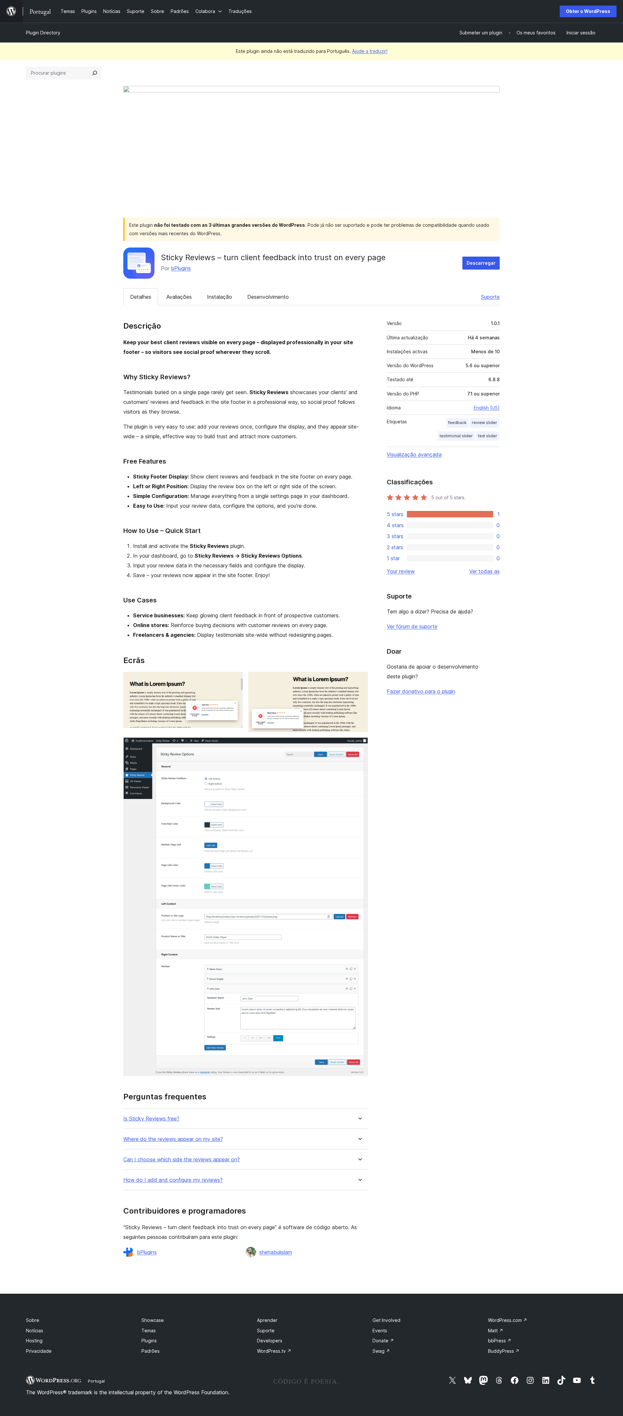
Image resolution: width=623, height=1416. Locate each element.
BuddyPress (503, 1351)
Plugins (149, 1340)
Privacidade (39, 1351)
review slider (484, 422)
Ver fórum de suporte (412, 626)
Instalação (219, 297)
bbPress (499, 1340)
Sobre (32, 1320)
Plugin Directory (43, 32)
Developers (269, 1340)
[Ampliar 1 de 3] (234, 680)
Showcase (152, 1320)
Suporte (490, 297)
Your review (401, 571)
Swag (381, 1351)
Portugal (96, 1381)
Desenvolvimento (268, 297)
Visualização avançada (414, 454)
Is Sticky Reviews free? (151, 1119)
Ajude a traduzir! (369, 51)
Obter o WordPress (588, 11)
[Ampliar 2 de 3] (359, 680)
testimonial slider (456, 435)
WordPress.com (507, 1320)
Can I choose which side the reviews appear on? (181, 1159)
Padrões (150, 1351)
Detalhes (140, 297)
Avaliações (179, 297)
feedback (457, 422)
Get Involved (386, 1320)
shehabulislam (275, 1252)
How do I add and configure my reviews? (173, 1180)
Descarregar (481, 263)
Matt (495, 1330)
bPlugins (181, 268)
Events (380, 1330)
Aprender (267, 1320)
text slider (487, 435)
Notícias (34, 1330)
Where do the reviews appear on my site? (173, 1139)
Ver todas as (484, 571)
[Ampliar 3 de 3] (359, 746)
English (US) (487, 407)
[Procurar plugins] (94, 73)
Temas (148, 1330)
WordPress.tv (274, 1351)
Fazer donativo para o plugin (421, 691)
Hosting (34, 1340)
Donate (383, 1340)
